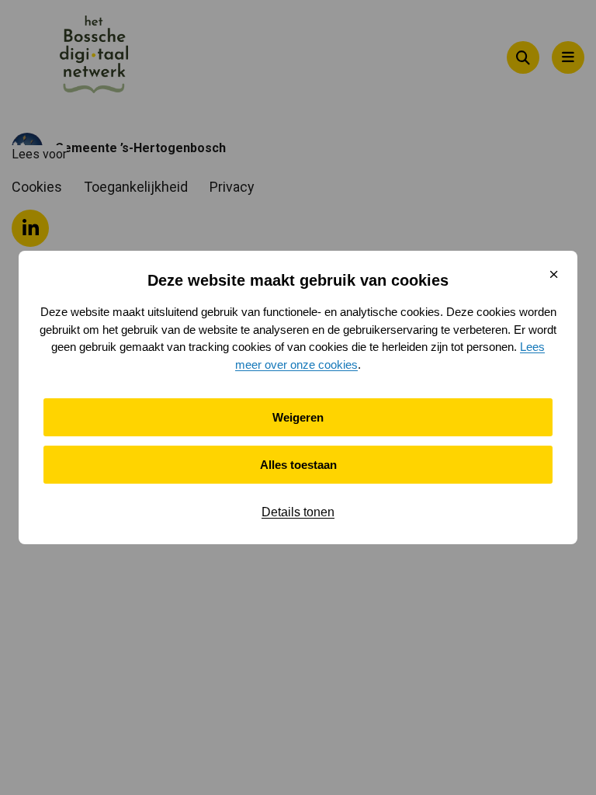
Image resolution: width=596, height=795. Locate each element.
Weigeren (298, 417)
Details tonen (298, 512)
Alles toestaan (298, 464)
